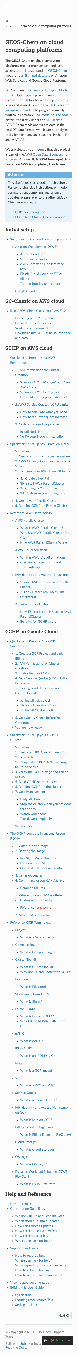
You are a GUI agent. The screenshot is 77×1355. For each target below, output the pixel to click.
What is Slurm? (31, 1001)
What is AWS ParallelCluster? (41, 528)
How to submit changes (32, 1270)
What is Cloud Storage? (37, 1149)
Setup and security (33, 259)
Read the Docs (15, 1347)
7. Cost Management (30, 791)
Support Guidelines (24, 1248)
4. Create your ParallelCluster (36, 500)
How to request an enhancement (38, 1275)
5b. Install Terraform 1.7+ (38, 705)
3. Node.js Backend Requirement (38, 424)
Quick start (23, 1295)
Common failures (32, 888)
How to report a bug (30, 1255)
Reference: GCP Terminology (30, 922)
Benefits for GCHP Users (38, 621)
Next (62, 1315)
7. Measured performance (33, 915)
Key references (21, 1203)
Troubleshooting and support (41, 283)
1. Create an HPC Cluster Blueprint (40, 752)
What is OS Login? (33, 1164)
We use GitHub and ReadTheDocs (39, 1216)
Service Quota (25, 1092)
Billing (24, 278)
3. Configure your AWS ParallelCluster (42, 471)
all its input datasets (35, 75)
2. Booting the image (30, 851)
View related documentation (30, 1282)
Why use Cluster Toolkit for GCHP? (45, 972)
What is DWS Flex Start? (38, 1184)
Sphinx (25, 1343)
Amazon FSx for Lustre (31, 604)
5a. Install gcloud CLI (35, 700)
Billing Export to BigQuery (34, 1127)
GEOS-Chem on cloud (41, 6)
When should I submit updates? (38, 1221)
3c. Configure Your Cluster (39, 488)
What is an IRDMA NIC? (37, 1055)
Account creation (32, 254)
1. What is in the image (31, 846)
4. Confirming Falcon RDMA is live (39, 880)
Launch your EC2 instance (34, 318)
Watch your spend (33, 814)
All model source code (53, 115)
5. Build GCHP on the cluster (36, 782)
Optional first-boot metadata (41, 868)
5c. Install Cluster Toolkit (38, 710)
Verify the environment (31, 328)
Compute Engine (27, 944)
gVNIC (19, 1033)
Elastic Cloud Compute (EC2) (41, 274)
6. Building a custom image (34, 900)
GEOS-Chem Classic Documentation (39, 217)
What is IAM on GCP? (36, 1120)
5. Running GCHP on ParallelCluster (41, 505)
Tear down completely (36, 819)
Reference (35, 907)
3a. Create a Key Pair (35, 478)
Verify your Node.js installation (42, 436)
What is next (24, 826)
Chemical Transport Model (49, 90)
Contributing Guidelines (27, 1208)
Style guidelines (26, 1305)
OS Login (21, 1157)
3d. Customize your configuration (44, 493)
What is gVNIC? (31, 1041)
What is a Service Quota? (38, 1100)
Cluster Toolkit (25, 959)
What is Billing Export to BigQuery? (45, 1134)
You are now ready (28, 727)
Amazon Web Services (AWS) (36, 246)
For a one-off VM (32, 863)
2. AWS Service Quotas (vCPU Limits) (42, 404)
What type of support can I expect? (40, 1265)
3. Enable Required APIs (32, 673)
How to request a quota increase (43, 417)
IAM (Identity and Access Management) (43, 574)
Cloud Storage (25, 1142)
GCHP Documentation (29, 212)
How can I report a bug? (32, 1235)
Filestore (21, 979)
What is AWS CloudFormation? (42, 557)
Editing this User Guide (27, 1287)
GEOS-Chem (57, 70)
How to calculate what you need (43, 412)
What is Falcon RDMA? (37, 1016)
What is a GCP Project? (37, 937)
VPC (18, 1078)
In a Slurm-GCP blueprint (38, 858)
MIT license (54, 120)
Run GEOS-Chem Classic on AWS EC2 (38, 311)
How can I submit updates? (34, 1226)
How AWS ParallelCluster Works (44, 542)
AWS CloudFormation (31, 550)
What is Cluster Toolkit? (37, 967)
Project (20, 930)
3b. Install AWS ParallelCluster (42, 483)
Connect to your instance (33, 323)
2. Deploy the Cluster (30, 757)
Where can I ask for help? (33, 1240)
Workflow (22, 451)
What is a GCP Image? (36, 1070)
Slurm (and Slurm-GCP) (32, 994)
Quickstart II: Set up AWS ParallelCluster (39, 444)
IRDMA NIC (23, 1048)
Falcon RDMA (25, 1009)
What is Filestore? (33, 986)
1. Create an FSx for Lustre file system (42, 456)
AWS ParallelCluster (30, 520)
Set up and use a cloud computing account (40, 239)
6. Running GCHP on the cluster (38, 786)
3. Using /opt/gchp (28, 875)
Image (19, 1063)
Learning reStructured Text (34, 1300)
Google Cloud (25, 291)
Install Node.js (30, 431)
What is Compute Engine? (38, 952)
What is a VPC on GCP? (37, 1085)
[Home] (6, 21)
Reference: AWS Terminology (31, 513)
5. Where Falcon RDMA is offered (39, 895)
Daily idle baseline (33, 799)
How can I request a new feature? (39, 1231)
